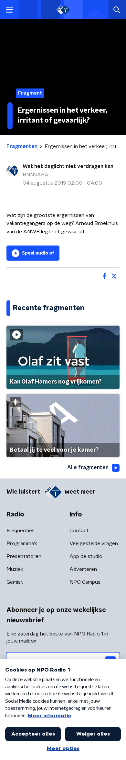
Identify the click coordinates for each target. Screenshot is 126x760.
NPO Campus (84, 582)
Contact (79, 530)
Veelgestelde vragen (93, 543)
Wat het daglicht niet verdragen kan (68, 166)
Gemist (14, 582)
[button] (9, 10)
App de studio (85, 556)
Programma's (21, 543)
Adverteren (83, 569)
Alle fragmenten (88, 467)
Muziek (14, 569)
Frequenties (20, 530)
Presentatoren (23, 556)
